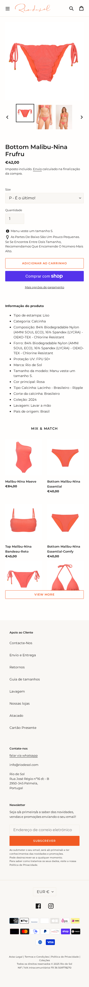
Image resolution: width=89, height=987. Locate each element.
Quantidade (13, 210)
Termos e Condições (37, 956)
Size (8, 189)
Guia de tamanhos (24, 679)
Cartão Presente (22, 728)
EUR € (43, 891)
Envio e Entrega (22, 655)
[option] (25, 113)
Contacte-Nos (20, 643)
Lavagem (17, 691)
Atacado (16, 715)
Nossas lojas (19, 703)
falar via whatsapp (23, 755)
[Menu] (8, 8)
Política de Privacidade (65, 956)
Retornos (17, 667)
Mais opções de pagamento (44, 287)
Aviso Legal (16, 956)
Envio (37, 169)
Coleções (44, 960)
